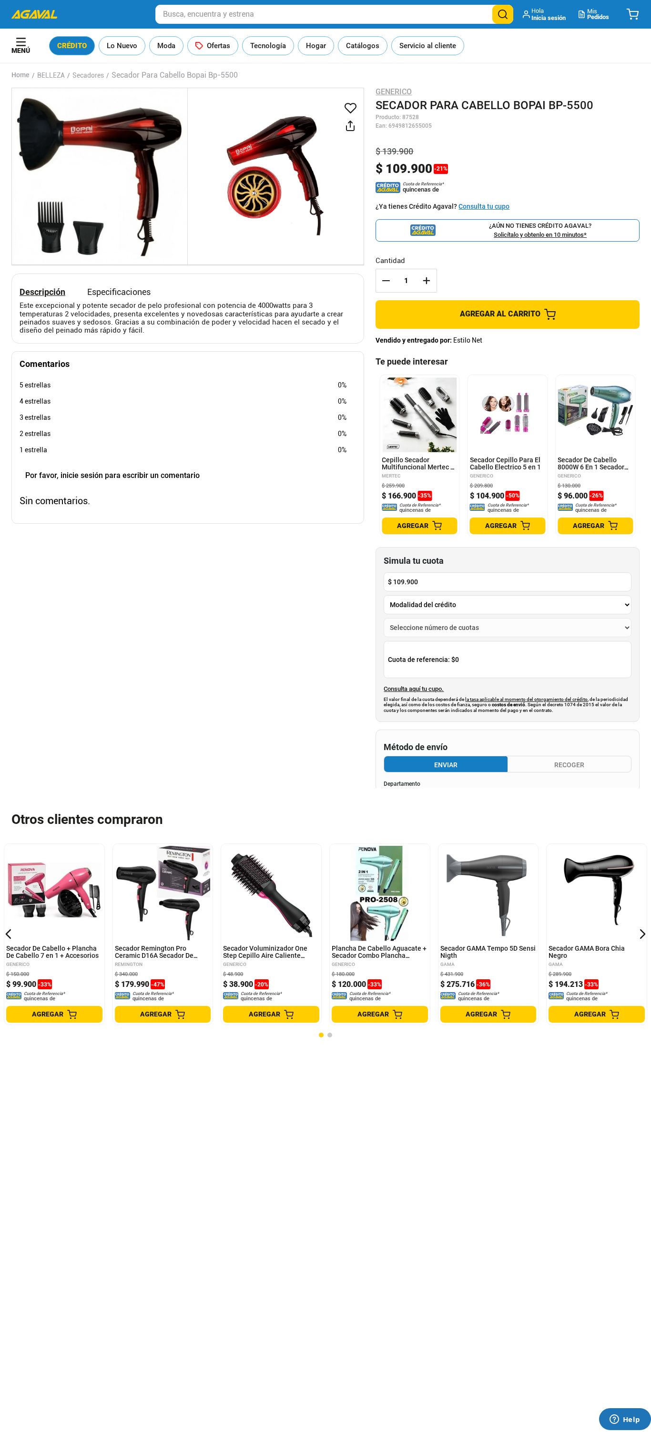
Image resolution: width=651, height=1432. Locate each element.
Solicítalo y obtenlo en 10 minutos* (540, 234)
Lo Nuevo (122, 45)
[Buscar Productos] (503, 14)
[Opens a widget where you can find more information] (625, 1420)
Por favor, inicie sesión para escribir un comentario (112, 475)
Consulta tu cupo (483, 206)
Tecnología (268, 45)
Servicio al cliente (427, 45)
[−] (386, 280)
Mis (598, 14)
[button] (545, 14)
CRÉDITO (72, 45)
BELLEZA (51, 75)
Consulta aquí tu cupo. (414, 689)
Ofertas (218, 45)
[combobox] (334, 14)
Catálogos (362, 45)
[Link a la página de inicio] (20, 75)
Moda (166, 45)
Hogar (316, 45)
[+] (427, 280)
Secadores (88, 75)
